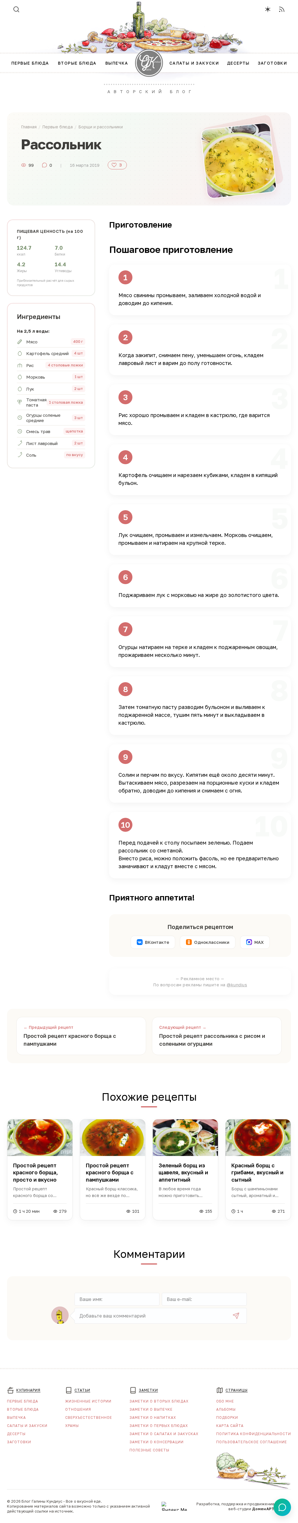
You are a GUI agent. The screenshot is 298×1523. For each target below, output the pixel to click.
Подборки (227, 1417)
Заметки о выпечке (151, 1409)
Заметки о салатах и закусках (164, 1434)
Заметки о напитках (153, 1417)
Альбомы (226, 1409)
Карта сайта (230, 1425)
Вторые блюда (23, 1409)
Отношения (78, 1409)
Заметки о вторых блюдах (159, 1401)
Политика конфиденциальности (253, 1434)
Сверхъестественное (88, 1417)
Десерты (16, 1434)
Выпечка (16, 1417)
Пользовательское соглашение (251, 1442)
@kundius (237, 984)
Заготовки (19, 1442)
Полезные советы (149, 1450)
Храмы (72, 1425)
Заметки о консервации (157, 1442)
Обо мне (225, 1401)
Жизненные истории (88, 1401)
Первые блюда (22, 1401)
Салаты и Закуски (27, 1425)
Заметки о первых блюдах (159, 1425)
